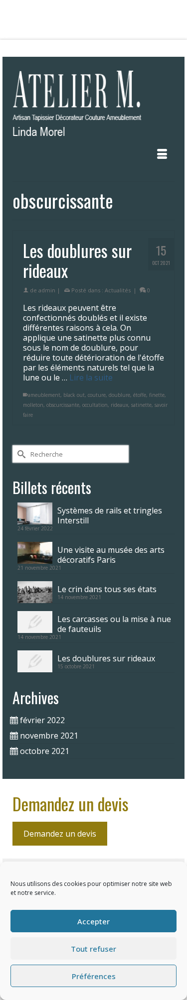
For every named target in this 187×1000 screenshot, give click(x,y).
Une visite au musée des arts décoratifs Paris (111, 554)
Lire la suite (91, 377)
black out (74, 394)
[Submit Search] (42, 48)
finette (157, 394)
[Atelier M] (93, 106)
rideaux (119, 404)
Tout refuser (93, 949)
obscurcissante (62, 404)
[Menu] (162, 154)
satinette (141, 404)
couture (97, 394)
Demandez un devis (59, 833)
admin (46, 290)
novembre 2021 (49, 735)
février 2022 (42, 720)
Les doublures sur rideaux (106, 658)
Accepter (93, 921)
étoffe (139, 394)
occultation (95, 404)
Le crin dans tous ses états (107, 589)
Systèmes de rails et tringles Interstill (109, 515)
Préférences (94, 976)
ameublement (44, 394)
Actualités (118, 290)
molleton (33, 404)
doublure (119, 394)
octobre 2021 (44, 751)
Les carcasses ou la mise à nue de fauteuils (114, 624)
